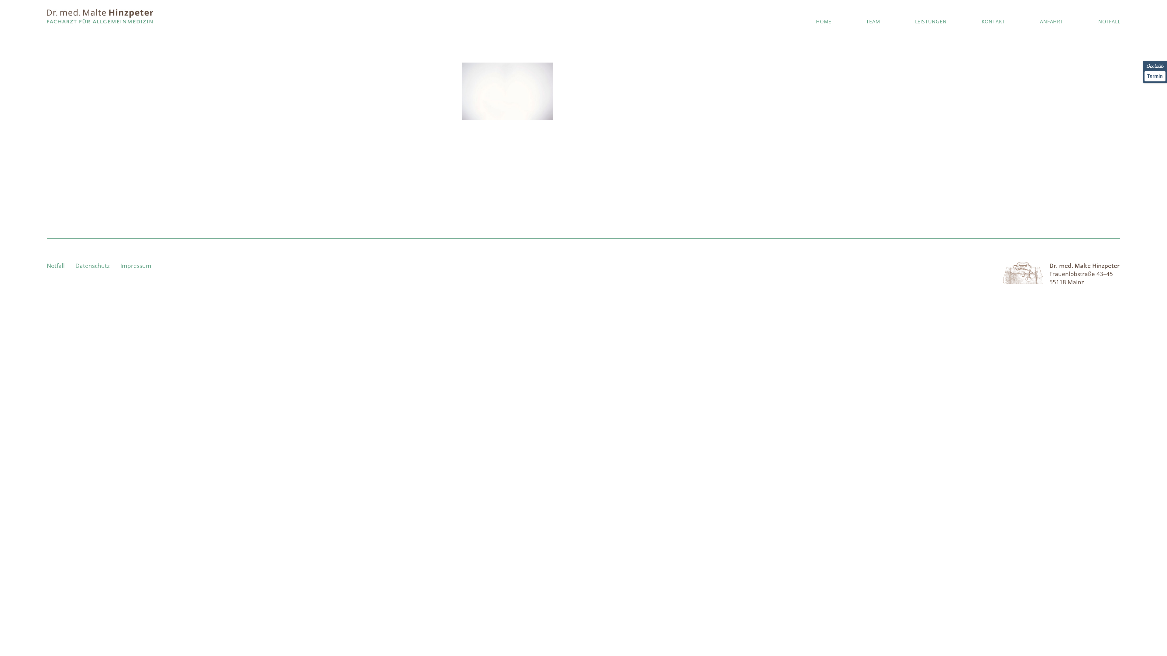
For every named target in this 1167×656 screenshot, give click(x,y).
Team (873, 21)
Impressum (135, 266)
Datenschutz (92, 266)
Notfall (1109, 21)
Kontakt (993, 21)
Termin (1155, 76)
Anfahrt (1051, 21)
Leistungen (931, 21)
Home (823, 21)
